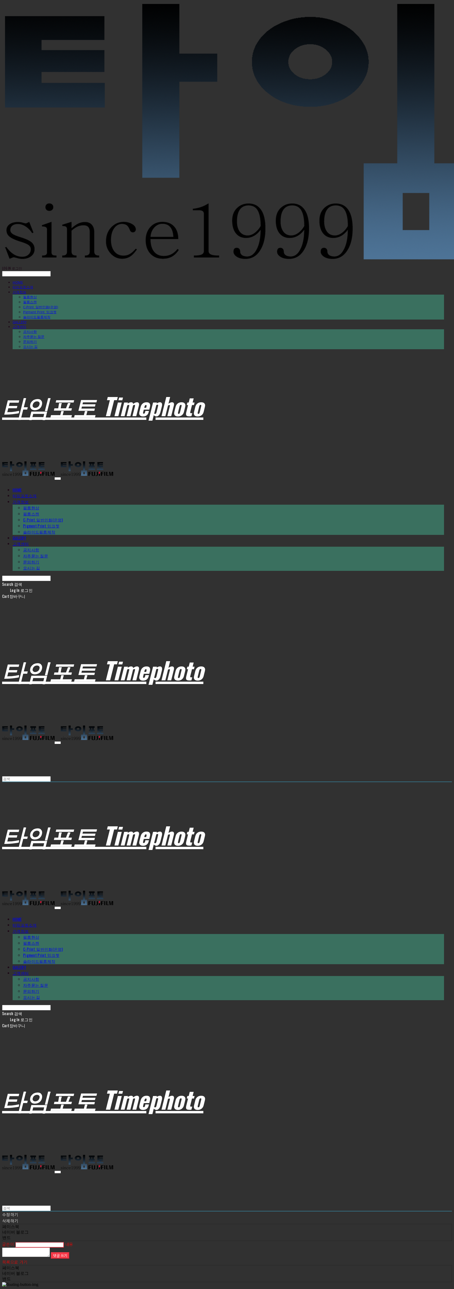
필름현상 (30, 297)
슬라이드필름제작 (36, 317)
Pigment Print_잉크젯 (39, 312)
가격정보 (19, 292)
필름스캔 (30, 302)
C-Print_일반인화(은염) (40, 307)
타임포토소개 (23, 287)
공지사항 (30, 331)
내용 (69, 1244)
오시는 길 (30, 346)
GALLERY (20, 322)
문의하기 (30, 341)
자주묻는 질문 (33, 336)
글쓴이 (8, 1244)
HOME (18, 282)
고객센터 (19, 326)
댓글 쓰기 (60, 1255)
